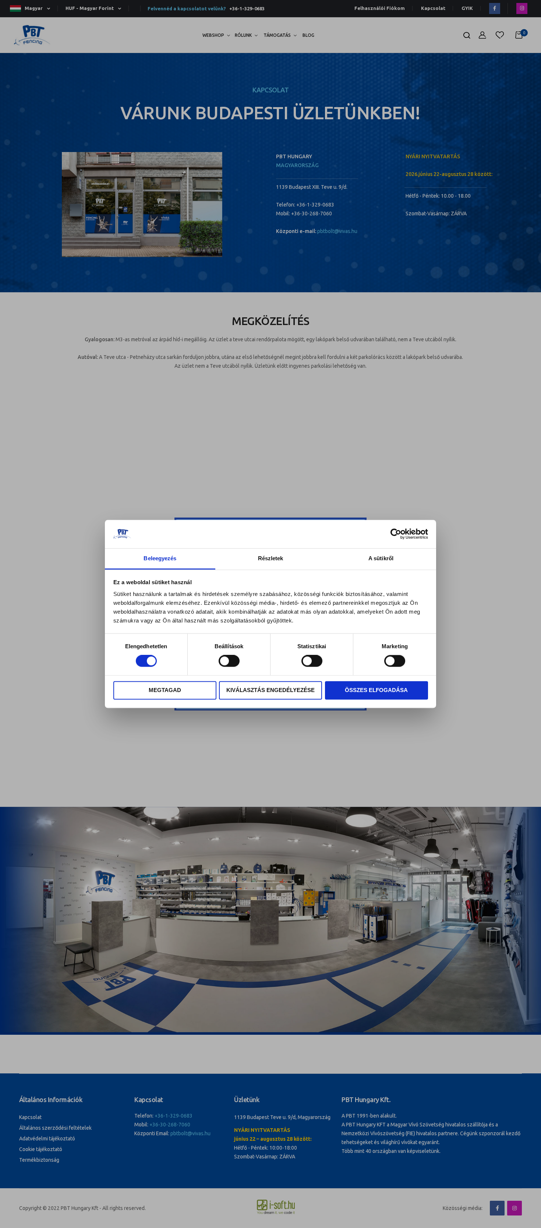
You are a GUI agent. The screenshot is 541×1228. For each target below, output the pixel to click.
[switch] (229, 662)
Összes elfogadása (376, 690)
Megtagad (165, 690)
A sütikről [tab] (380, 558)
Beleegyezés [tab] (160, 558)
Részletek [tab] (270, 558)
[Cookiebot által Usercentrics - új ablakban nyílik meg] (396, 534)
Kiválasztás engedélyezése (270, 690)
